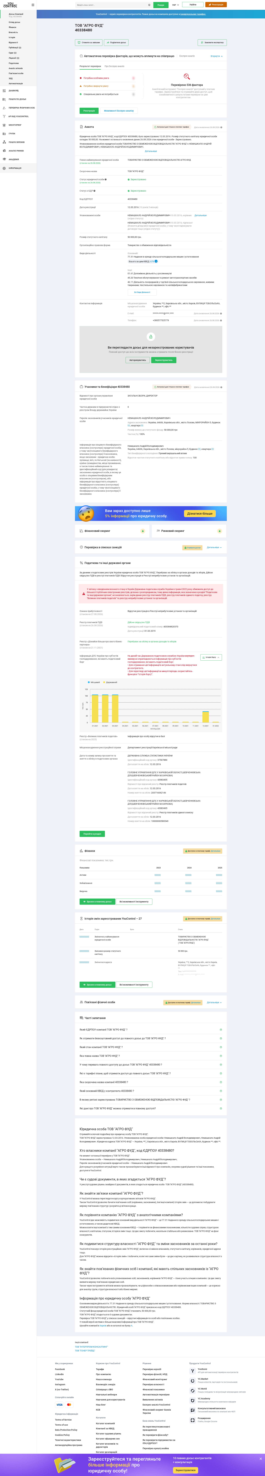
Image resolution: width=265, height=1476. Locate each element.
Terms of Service (63, 1420)
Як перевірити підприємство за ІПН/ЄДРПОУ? (159, 1442)
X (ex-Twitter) (62, 1389)
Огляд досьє (14, 22)
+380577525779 (161, 320)
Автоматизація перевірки (156, 1394)
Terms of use (61, 1425)
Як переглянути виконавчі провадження (156, 1428)
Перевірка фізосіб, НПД (155, 1374)
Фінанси (12, 27)
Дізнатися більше (200, 513)
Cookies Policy (62, 1435)
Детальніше (201, 215)
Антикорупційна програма (68, 1445)
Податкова (14, 63)
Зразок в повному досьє (99, 901)
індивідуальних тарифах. (193, 14)
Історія (12, 37)
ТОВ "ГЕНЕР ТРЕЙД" (85, 1350)
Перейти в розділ (92, 834)
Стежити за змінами (91, 42)
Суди (12, 53)
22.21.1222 (84, 937)
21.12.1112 (84, 962)
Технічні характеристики (68, 1440)
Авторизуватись (137, 360)
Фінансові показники (154, 1389)
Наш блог (101, 1404)
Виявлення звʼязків (153, 1399)
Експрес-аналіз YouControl (156, 1404)
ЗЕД (11, 78)
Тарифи (100, 1369)
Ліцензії (13, 58)
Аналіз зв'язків (16, 68)
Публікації (14, 47)
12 (212, 449)
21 (129, 425)
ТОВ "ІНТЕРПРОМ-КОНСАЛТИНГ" (91, 1347)
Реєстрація (217, 4)
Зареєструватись (164, 360)
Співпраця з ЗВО (104, 1389)
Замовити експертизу (214, 42)
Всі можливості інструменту (134, 901)
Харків (103, 1325)
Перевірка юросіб (152, 1369)
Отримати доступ (194, 548)
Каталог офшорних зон (108, 1438)
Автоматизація (16, 83)
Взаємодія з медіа (105, 1384)
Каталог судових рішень (108, 1433)
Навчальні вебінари (106, 1394)
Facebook (60, 1369)
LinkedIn (59, 1374)
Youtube (59, 1379)
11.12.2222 (84, 951)
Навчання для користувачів (110, 1399)
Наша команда (104, 1379)
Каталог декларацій (106, 1452)
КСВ (98, 1410)
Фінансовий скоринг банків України (157, 1411)
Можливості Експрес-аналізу (119, 111)
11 (142, 425)
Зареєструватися (186, 1470)
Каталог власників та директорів (107, 1445)
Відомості (13, 42)
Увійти (193, 4)
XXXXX (158, 875)
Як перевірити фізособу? (155, 1435)
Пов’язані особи (16, 73)
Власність (13, 32)
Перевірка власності (153, 1384)
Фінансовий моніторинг (155, 1379)
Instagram (60, 1384)
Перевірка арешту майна (156, 1448)
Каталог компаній (105, 1423)
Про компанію (103, 1374)
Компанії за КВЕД (105, 1428)
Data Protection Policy (66, 1430)
